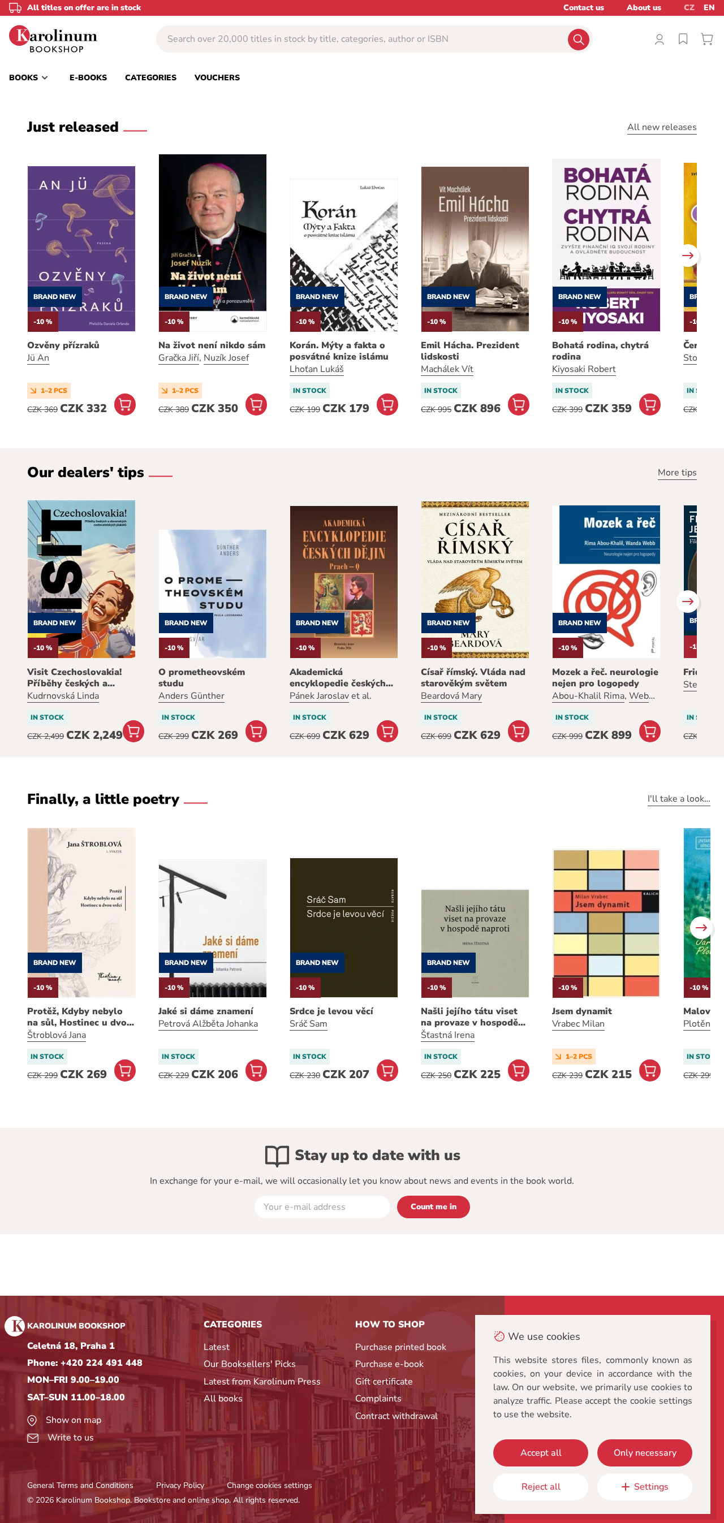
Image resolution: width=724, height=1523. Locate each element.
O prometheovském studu (201, 678)
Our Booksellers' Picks (250, 1364)
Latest (217, 1347)
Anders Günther (191, 696)
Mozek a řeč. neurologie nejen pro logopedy (605, 678)
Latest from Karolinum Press (262, 1381)
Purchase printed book (400, 1347)
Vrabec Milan (578, 1024)
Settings (651, 1487)
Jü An (38, 358)
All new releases (662, 127)
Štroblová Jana (56, 1035)
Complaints (378, 1398)
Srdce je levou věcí (331, 1011)
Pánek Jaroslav (319, 696)
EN (709, 7)
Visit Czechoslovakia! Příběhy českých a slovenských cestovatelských (74, 678)
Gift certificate (384, 1381)
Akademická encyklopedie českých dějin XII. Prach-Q (338, 678)
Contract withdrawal (396, 1416)
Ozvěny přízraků (63, 345)
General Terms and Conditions (80, 1485)
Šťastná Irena (448, 1035)
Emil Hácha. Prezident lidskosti (470, 351)
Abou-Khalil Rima (588, 696)
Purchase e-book (389, 1364)
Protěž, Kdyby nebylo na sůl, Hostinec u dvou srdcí (79, 1017)
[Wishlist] (683, 39)
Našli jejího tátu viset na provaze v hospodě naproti (469, 1017)
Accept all (541, 1453)
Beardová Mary (451, 696)
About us (644, 7)
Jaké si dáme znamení (205, 1011)
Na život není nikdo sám (211, 345)
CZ (689, 7)
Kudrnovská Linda (63, 696)
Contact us (583, 7)
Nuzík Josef (226, 358)
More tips (677, 472)
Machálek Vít (447, 369)
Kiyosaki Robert (584, 369)
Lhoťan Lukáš (317, 369)
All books (223, 1398)
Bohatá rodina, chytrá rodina (600, 351)
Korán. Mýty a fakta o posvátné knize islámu (339, 351)
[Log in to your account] (659, 39)
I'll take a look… (679, 799)
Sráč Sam (308, 1024)
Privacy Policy (180, 1485)
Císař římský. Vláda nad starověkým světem (473, 678)
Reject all (541, 1487)
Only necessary (645, 1453)
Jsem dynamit (582, 1011)
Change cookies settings (269, 1485)
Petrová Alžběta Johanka (208, 1024)
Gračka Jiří (178, 358)
